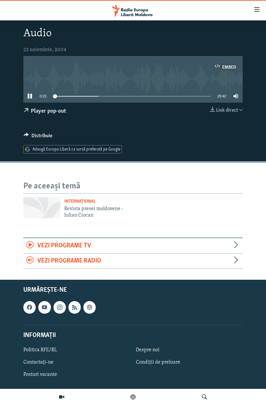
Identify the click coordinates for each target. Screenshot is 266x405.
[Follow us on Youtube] (44, 307)
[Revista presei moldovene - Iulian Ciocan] (41, 207)
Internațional (80, 201)
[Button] (38, 137)
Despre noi (148, 350)
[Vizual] (61, 397)
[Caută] (204, 397)
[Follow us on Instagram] (60, 307)
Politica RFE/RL (40, 350)
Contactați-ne (38, 362)
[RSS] (74, 307)
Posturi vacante (40, 374)
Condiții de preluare (158, 362)
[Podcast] (133, 397)
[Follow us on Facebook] (29, 307)
